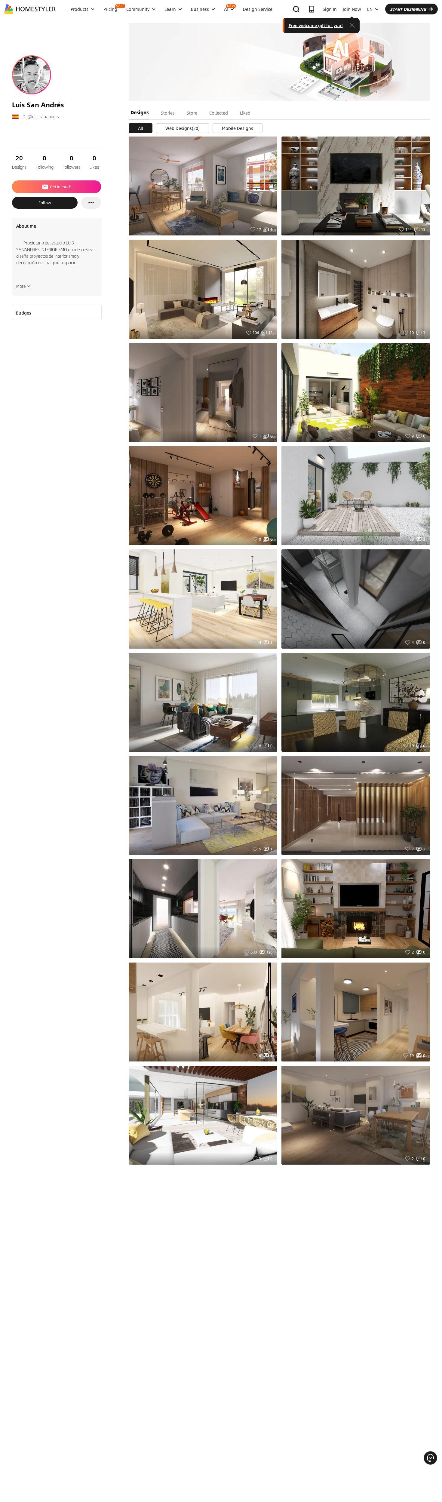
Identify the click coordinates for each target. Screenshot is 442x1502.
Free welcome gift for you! (316, 25)
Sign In (330, 9)
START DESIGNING (408, 9)
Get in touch (61, 187)
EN (370, 9)
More (21, 286)
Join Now (352, 9)
